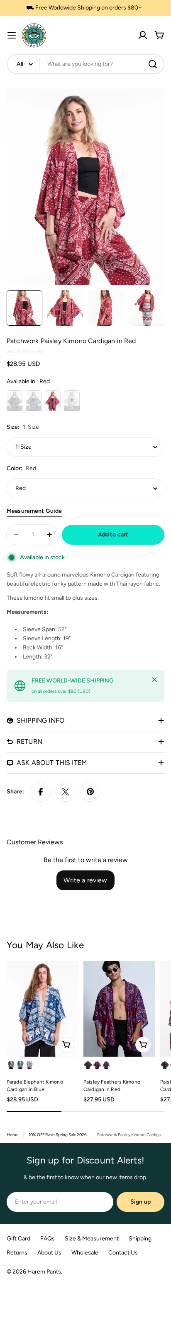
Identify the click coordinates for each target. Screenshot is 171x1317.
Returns (17, 1252)
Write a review (85, 880)
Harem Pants (44, 1271)
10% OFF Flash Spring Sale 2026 (58, 1134)
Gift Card (18, 1238)
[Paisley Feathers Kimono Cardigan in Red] (119, 1009)
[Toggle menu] (12, 35)
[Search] (153, 64)
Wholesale (84, 1252)
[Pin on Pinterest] (90, 792)
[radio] (14, 400)
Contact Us (123, 1252)
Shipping (140, 1238)
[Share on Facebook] (41, 792)
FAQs (47, 1238)
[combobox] (85, 64)
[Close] (154, 679)
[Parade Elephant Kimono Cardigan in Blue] (42, 1009)
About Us (49, 1252)
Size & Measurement (92, 1238)
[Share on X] (66, 792)
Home (12, 1134)
